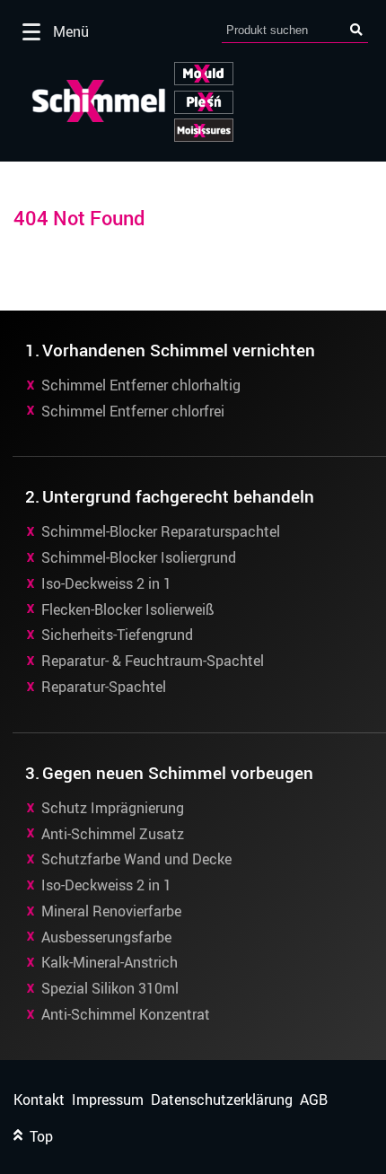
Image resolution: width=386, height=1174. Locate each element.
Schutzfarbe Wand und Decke (136, 859)
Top (37, 1136)
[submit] (356, 30)
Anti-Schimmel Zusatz (112, 834)
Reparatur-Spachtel (103, 687)
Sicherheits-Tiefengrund (117, 634)
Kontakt (39, 1100)
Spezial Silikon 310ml (110, 988)
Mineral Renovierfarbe (111, 911)
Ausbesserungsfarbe (106, 937)
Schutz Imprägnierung (112, 808)
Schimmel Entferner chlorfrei (132, 411)
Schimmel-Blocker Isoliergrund (138, 557)
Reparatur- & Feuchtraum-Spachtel (152, 660)
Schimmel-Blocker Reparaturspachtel (160, 531)
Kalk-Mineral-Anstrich (109, 962)
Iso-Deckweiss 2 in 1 (106, 583)
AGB (314, 1100)
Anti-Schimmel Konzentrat (125, 1014)
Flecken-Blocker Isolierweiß (128, 609)
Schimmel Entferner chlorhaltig (141, 385)
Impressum (108, 1100)
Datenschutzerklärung (222, 1100)
